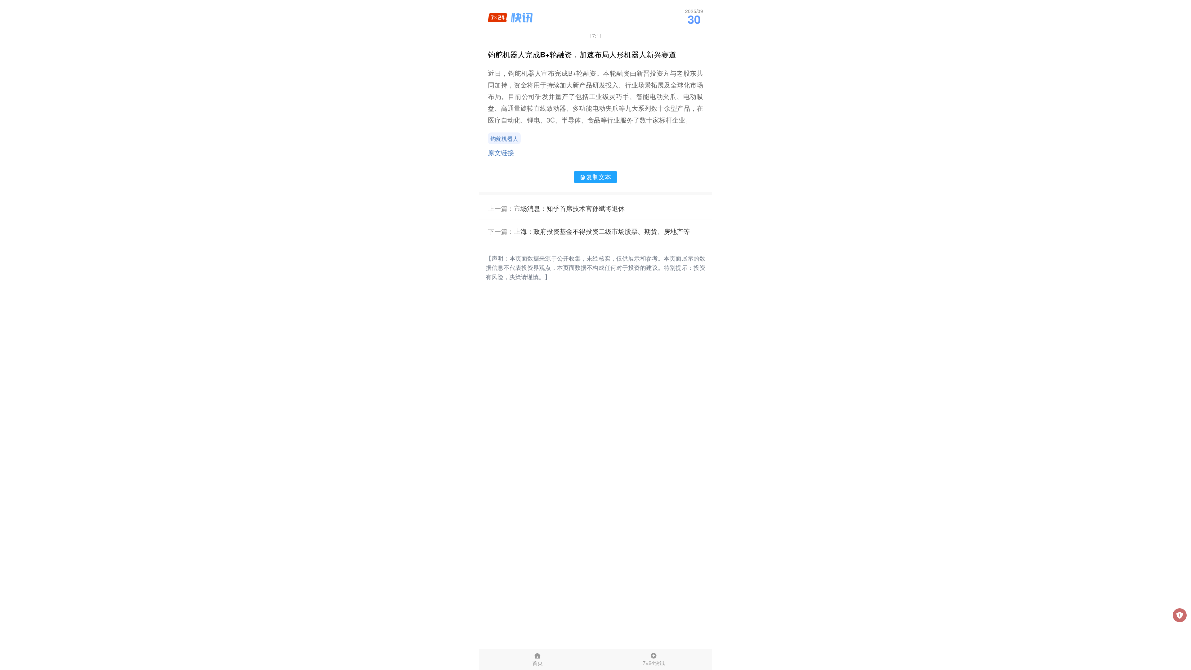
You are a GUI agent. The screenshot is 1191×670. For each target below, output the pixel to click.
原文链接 (501, 152)
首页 (537, 663)
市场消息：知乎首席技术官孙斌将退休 (569, 208)
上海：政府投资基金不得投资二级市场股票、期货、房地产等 (602, 231)
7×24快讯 (654, 663)
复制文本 (598, 176)
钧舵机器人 (504, 138)
